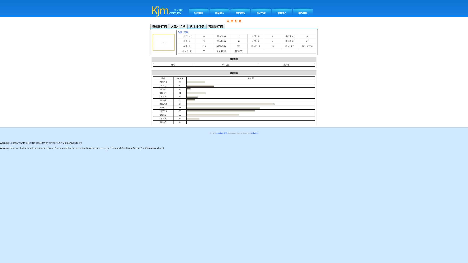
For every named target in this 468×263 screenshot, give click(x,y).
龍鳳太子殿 (183, 32)
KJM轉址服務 (221, 133)
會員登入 (282, 13)
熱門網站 (240, 13)
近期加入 (219, 13)
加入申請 (261, 13)
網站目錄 (303, 13)
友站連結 (254, 133)
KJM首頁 (198, 13)
